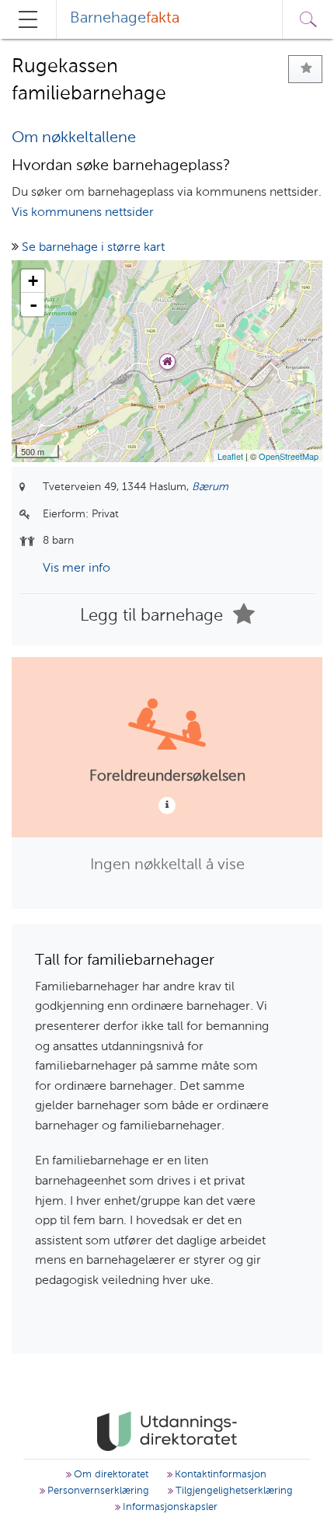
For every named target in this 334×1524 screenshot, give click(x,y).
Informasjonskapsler (168, 1507)
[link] (167, 1431)
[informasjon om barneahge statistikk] (167, 805)
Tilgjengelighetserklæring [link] (232, 1491)
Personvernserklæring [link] (96, 1491)
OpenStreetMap (288, 456)
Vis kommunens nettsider (83, 213)
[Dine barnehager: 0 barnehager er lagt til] (305, 69)
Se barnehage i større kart (93, 248)
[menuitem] (125, 19)
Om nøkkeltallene (74, 138)
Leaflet (230, 456)
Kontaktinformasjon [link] (219, 1475)
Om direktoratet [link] (109, 1475)
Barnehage (124, 18)
